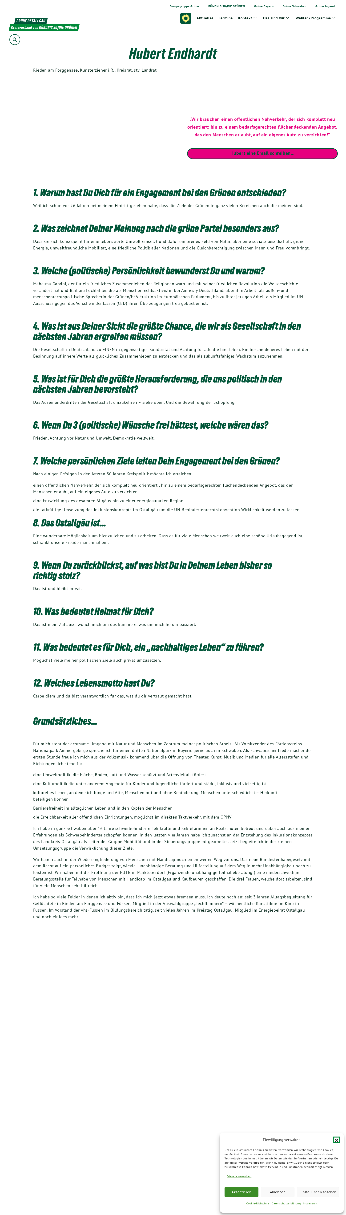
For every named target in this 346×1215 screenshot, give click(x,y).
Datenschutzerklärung (286, 1203)
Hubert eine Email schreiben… (262, 153)
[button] (336, 1140)
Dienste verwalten (239, 1176)
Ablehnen (278, 1192)
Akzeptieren (241, 1192)
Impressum (310, 1203)
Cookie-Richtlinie (257, 1203)
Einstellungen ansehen (317, 1192)
